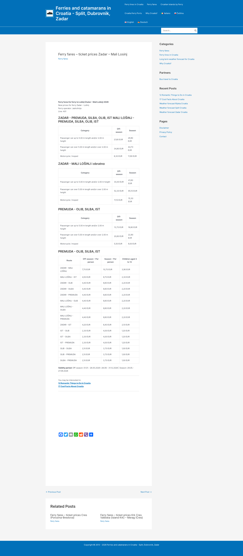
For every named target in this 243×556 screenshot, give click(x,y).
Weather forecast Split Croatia (172, 108)
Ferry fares (152, 4)
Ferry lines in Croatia (134, 4)
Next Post (146, 492)
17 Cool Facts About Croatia (171, 99)
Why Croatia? (151, 13)
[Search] (195, 30)
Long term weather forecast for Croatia (176, 59)
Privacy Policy (165, 132)
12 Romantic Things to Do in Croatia (175, 95)
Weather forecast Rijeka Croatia (173, 103)
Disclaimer (164, 128)
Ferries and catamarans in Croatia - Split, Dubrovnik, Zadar (83, 13)
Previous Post (53, 492)
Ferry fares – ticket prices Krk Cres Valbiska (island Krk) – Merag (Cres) (121, 516)
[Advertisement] (98, 82)
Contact (162, 136)
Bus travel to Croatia (168, 79)
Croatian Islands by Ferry (172, 4)
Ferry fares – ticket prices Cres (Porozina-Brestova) (68, 516)
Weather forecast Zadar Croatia (173, 112)
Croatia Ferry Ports (133, 13)
